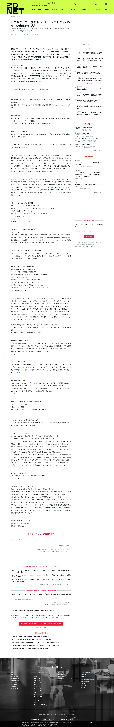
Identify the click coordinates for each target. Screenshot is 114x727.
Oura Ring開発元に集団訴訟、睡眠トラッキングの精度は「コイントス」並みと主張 (35, 645)
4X (58, 672)
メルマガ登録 (89, 236)
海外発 (39, 9)
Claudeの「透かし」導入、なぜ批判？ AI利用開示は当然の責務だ (30, 636)
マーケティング (38, 694)
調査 (35, 703)
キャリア (36, 698)
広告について (64, 719)
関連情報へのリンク (64, 545)
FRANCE (83, 683)
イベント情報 (14, 684)
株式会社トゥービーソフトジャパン (19, 34)
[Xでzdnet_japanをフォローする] (57, 667)
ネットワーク (37, 688)
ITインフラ (55, 9)
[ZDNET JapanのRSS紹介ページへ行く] (61, 667)
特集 (33, 9)
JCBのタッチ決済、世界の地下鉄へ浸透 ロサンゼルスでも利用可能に (32, 639)
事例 (12, 674)
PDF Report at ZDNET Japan (41, 705)
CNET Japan (89, 246)
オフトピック (37, 701)
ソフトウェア (96, 9)
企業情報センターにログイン (29, 623)
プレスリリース (22, 16)
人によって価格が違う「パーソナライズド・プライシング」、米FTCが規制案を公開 (35, 642)
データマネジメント (84, 9)
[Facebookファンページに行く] (52, 667)
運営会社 (72, 719)
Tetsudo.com (61, 678)
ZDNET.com (84, 676)
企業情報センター (15, 680)
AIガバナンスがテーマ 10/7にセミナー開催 (43, 3)
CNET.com (83, 674)
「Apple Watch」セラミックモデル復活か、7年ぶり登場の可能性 (30, 648)
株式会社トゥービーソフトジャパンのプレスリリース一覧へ (54, 584)
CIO (35, 674)
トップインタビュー (16, 676)
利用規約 (44, 719)
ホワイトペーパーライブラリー (93, 118)
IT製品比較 (13, 686)
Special (105, 9)
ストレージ (37, 686)
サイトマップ (80, 719)
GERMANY (83, 685)
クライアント (37, 678)
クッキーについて (53, 719)
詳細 (47, 725)
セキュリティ (64, 9)
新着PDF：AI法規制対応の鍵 (39, 5)
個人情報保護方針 (34, 719)
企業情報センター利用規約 (39, 627)
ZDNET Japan (14, 16)
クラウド (73, 9)
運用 (35, 692)
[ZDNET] (18, 7)
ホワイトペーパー (15, 678)
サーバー (36, 684)
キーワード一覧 (14, 688)
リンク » (27, 221)
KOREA (83, 687)
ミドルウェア (37, 690)
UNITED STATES (85, 681)
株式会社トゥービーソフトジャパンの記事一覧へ (57, 604)
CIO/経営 (46, 9)
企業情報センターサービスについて (51, 623)
